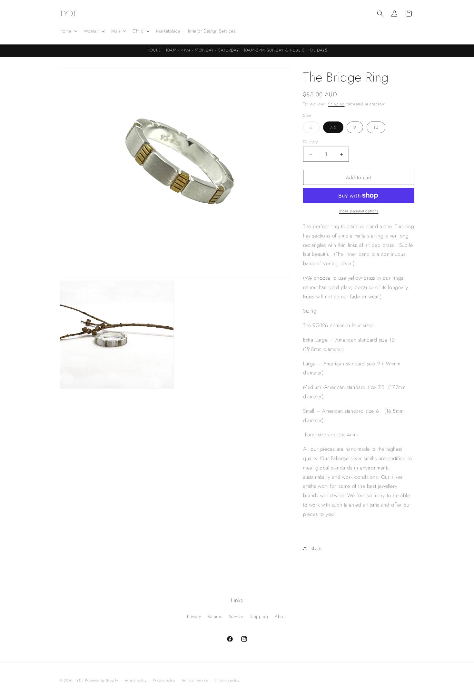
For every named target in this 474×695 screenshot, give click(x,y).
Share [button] (316, 548)
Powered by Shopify (101, 680)
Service (236, 616)
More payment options (359, 211)
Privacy (194, 616)
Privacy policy (164, 680)
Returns (215, 616)
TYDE (79, 680)
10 (376, 127)
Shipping (336, 104)
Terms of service (195, 680)
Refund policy (135, 680)
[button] (68, 31)
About (281, 616)
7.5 (333, 127)
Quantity (310, 142)
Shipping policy (227, 680)
